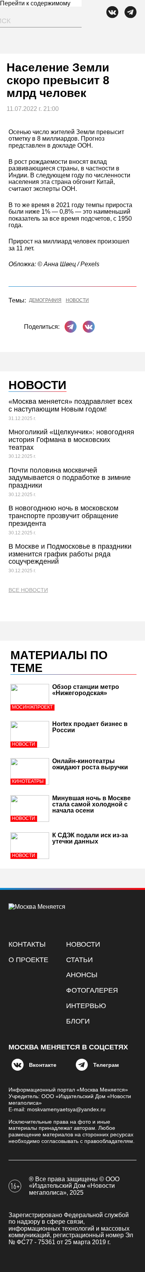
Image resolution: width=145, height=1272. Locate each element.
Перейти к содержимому (35, 3)
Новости (77, 300)
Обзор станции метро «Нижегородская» (85, 690)
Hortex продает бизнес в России (90, 727)
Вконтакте (42, 1065)
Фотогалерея (92, 990)
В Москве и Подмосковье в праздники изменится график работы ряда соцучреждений (70, 554)
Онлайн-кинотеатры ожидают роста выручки (90, 764)
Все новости (28, 590)
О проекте (28, 960)
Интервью (86, 1006)
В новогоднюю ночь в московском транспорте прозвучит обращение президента (63, 515)
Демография (45, 300)
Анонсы (81, 975)
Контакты (27, 944)
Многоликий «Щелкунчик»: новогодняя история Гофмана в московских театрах (71, 439)
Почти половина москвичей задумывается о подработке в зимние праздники (70, 478)
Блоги (78, 1021)
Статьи (79, 960)
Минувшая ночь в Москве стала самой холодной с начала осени (91, 804)
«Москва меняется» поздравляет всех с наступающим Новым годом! (70, 405)
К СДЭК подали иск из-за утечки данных (90, 838)
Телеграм (106, 1065)
